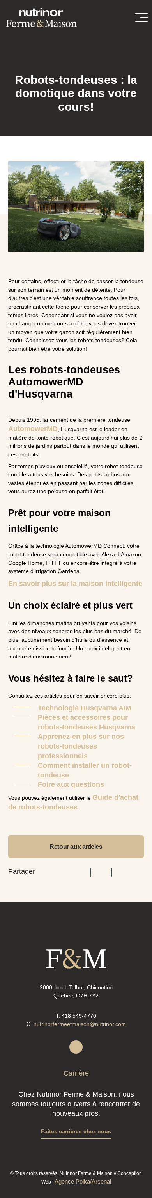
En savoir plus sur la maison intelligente (75, 583)
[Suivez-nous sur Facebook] (76, 1047)
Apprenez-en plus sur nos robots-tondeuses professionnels (81, 746)
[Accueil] (41, 17)
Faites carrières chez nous (76, 1131)
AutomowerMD (33, 429)
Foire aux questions (71, 784)
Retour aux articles (75, 846)
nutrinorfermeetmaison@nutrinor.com (80, 1024)
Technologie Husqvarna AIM (84, 708)
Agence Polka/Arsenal (83, 1181)
